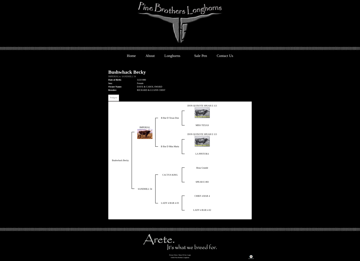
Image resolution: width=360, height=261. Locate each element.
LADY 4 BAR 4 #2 (202, 210)
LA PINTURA (202, 154)
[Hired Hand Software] (251, 257)
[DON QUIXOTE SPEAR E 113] (202, 112)
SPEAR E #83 (202, 182)
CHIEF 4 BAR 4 (202, 196)
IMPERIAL (113, 76)
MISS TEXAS (202, 125)
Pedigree (113, 98)
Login (189, 255)
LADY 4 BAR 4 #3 (170, 203)
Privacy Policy (173, 255)
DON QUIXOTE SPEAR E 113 (202, 105)
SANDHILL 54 (129, 76)
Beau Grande (202, 168)
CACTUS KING (170, 175)
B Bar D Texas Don (170, 118)
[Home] (180, 242)
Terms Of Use (182, 255)
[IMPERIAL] (144, 133)
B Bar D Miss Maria (170, 146)
